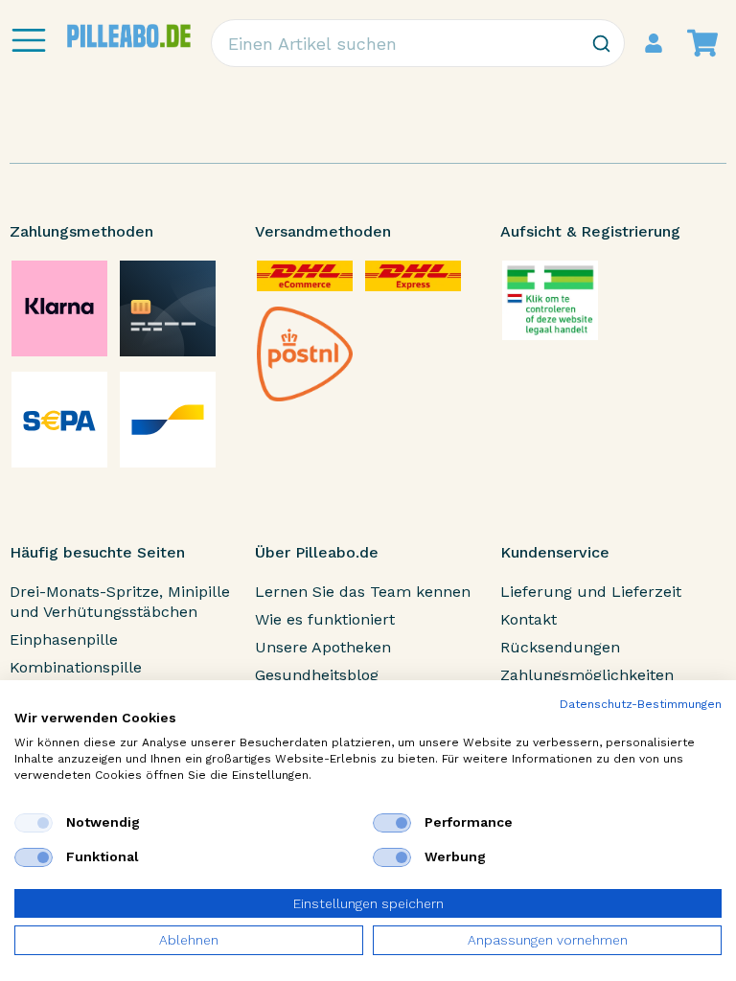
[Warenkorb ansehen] (702, 43)
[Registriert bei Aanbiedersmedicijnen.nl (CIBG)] (550, 300)
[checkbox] (33, 823)
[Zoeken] (601, 43)
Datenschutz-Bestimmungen (641, 704)
